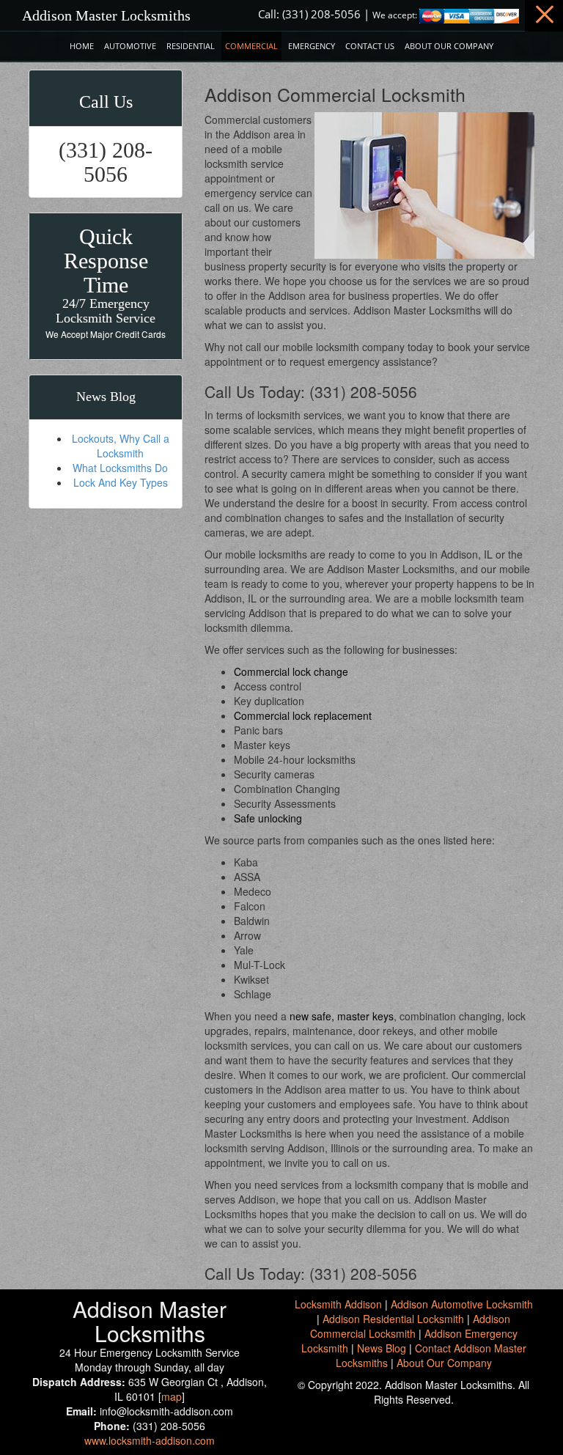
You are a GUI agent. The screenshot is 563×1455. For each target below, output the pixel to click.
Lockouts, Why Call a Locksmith (120, 445)
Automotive (130, 45)
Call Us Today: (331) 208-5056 (311, 391)
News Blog (381, 1348)
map (171, 1396)
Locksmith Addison (338, 1304)
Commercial (251, 45)
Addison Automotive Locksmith (462, 1304)
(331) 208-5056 (105, 162)
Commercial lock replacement (303, 715)
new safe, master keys (342, 1016)
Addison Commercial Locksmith (410, 1326)
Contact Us (369, 45)
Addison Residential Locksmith (393, 1318)
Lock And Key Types (120, 482)
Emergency (311, 45)
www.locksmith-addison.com (149, 1440)
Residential (190, 45)
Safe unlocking (268, 818)
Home (82, 45)
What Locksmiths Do (120, 467)
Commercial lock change (291, 671)
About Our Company (449, 45)
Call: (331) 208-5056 (309, 14)
